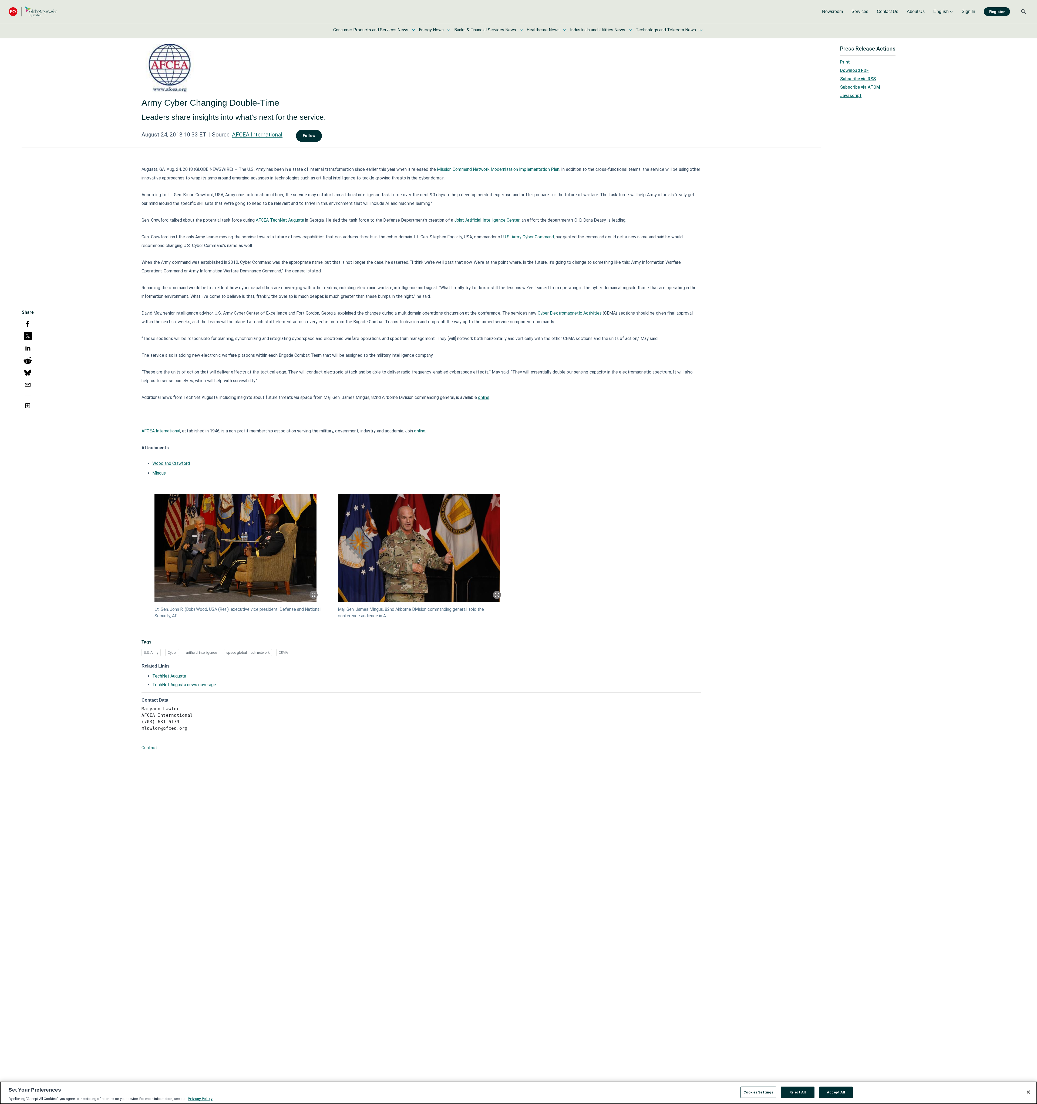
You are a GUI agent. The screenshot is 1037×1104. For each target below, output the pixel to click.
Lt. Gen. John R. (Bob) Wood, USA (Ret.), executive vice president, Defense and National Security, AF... (237, 612)
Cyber (172, 653)
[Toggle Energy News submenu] (449, 30)
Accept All (836, 1092)
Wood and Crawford (171, 463)
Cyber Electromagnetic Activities (570, 313)
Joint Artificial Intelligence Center (487, 220)
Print (845, 62)
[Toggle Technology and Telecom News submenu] (701, 30)
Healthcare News (543, 29)
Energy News (431, 29)
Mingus (159, 473)
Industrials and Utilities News (597, 29)
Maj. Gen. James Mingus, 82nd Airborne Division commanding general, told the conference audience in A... (411, 612)
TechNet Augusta (169, 676)
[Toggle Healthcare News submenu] (564, 30)
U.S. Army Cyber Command (528, 236)
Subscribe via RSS (858, 78)
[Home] (33, 11)
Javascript (850, 95)
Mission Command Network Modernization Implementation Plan (498, 169)
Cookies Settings (758, 1092)
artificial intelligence (201, 653)
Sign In (968, 11)
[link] (832, 11)
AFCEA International (257, 134)
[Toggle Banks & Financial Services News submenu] (521, 30)
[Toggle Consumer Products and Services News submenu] (413, 30)
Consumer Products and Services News (370, 29)
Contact (149, 747)
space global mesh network (248, 653)
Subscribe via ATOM (860, 87)
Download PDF (854, 70)
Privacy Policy (200, 1098)
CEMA (283, 653)
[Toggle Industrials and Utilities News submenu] (630, 30)
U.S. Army (151, 653)
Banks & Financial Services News (485, 29)
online (483, 397)
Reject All (797, 1092)
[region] (518, 1092)
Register (997, 11)
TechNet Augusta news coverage (184, 684)
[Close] (1028, 1092)
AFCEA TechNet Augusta (280, 220)
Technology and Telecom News (666, 29)
